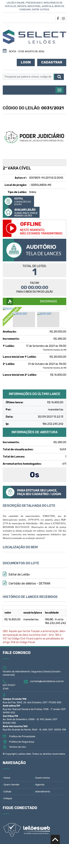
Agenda (39, 784)
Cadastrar (51, 62)
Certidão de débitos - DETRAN (29, 583)
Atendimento (42, 791)
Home (7, 777)
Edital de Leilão (19, 574)
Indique (8, 798)
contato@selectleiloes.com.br (47, 681)
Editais (7, 791)
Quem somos (42, 777)
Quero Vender (12, 784)
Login (26, 62)
